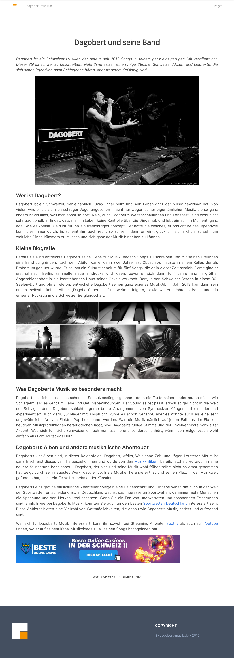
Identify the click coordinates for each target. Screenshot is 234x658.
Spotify (172, 523)
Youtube (211, 523)
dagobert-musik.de (40, 6)
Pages (218, 6)
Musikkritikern (146, 461)
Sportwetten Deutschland (165, 503)
